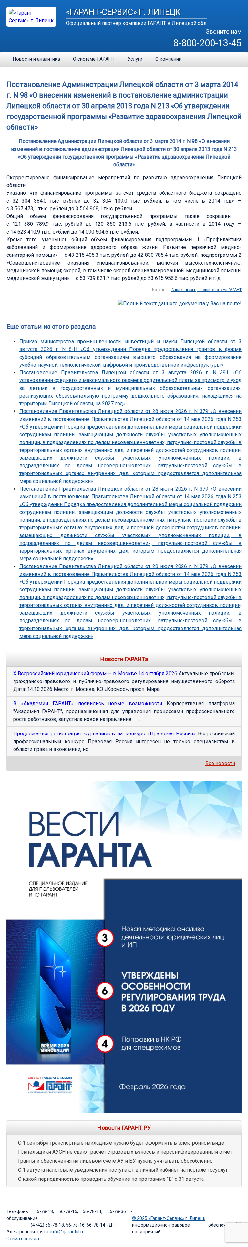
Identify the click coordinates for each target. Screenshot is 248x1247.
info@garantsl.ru (67, 1231)
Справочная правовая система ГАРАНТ (206, 290)
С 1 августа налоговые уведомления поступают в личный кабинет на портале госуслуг (123, 1170)
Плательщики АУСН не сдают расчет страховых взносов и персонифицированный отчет (125, 1152)
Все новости (220, 763)
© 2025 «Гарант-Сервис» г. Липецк (168, 1218)
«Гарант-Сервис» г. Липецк (123, 12)
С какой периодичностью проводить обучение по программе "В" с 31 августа (111, 1179)
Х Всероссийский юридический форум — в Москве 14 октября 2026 (95, 673)
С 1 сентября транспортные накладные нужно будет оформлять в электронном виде (121, 1143)
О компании (168, 59)
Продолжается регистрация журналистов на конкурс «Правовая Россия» (104, 734)
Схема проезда (22, 1238)
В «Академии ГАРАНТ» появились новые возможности (87, 704)
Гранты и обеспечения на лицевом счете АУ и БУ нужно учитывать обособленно (115, 1161)
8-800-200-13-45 (207, 42)
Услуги (135, 59)
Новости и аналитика (36, 59)
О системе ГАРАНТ (94, 59)
